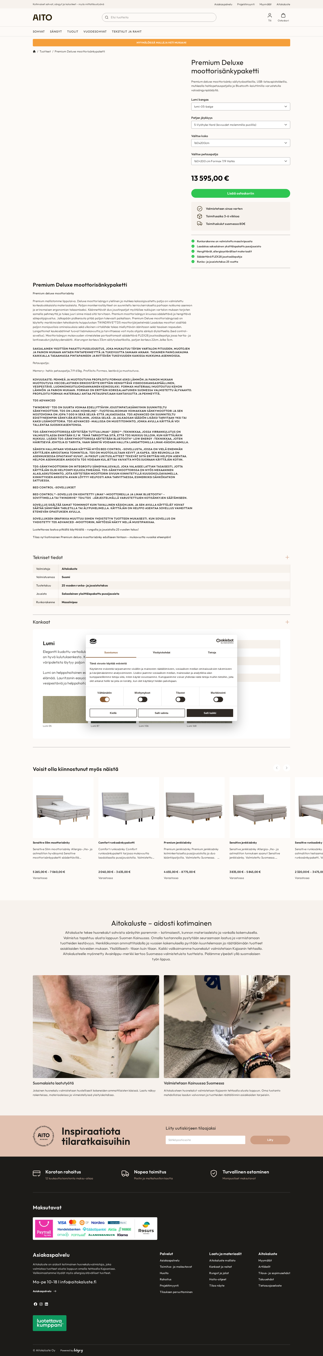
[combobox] (159, 17)
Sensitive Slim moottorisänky (51, 674)
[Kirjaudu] (269, 17)
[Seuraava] (286, 599)
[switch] (142, 699)
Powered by (71, 1182)
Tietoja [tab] (212, 652)
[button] (169, 64)
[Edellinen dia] (276, 599)
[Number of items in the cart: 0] (283, 17)
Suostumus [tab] (111, 652)
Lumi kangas (200, 99)
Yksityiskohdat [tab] (161, 652)
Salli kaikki (210, 713)
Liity (270, 972)
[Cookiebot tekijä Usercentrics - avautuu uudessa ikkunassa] (219, 641)
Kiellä (113, 713)
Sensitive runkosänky (308, 674)
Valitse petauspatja (204, 154)
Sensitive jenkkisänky (243, 674)
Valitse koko (199, 136)
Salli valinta (161, 713)
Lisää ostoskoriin (240, 193)
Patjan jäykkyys (202, 118)
